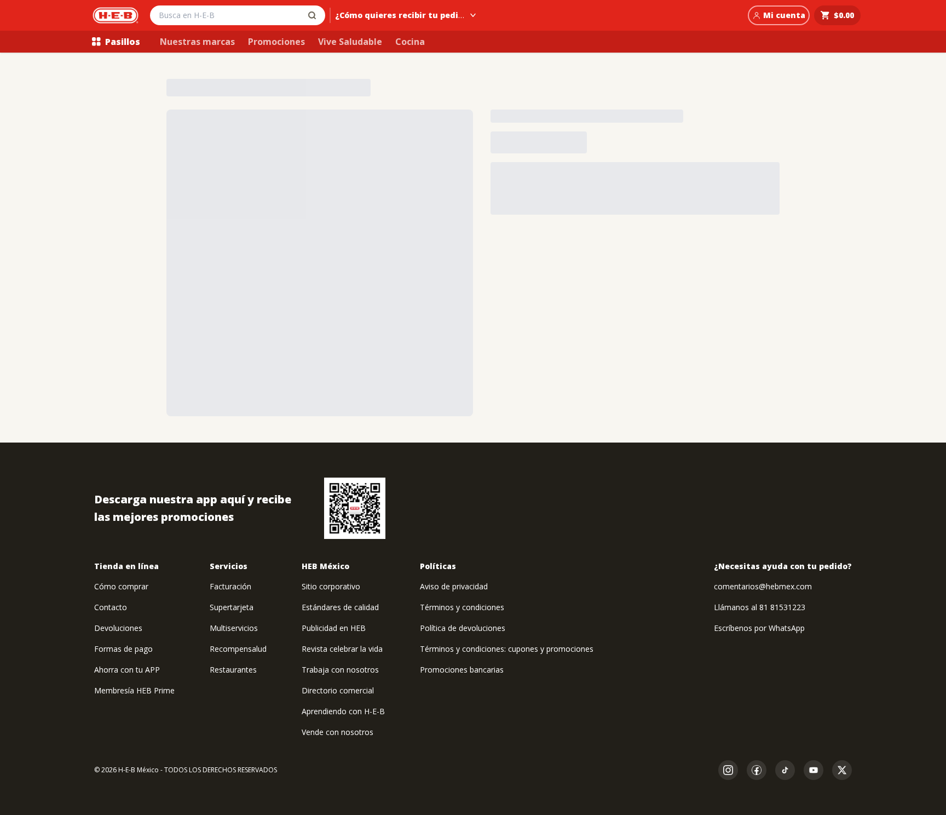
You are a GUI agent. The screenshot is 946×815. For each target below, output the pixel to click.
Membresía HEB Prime (134, 690)
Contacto (110, 607)
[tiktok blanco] (785, 770)
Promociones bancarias (462, 669)
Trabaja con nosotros (340, 669)
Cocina (410, 41)
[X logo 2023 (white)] (842, 770)
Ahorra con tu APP (127, 669)
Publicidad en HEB (334, 628)
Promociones (276, 41)
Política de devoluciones (462, 628)
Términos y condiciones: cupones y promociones (506, 649)
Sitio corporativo (331, 586)
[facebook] (756, 770)
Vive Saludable (350, 41)
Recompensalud (238, 649)
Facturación (230, 586)
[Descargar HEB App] (354, 508)
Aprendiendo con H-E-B (343, 711)
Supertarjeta (231, 607)
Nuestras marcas (197, 41)
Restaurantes (233, 669)
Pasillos (122, 42)
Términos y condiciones (462, 607)
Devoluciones (118, 628)
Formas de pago (123, 649)
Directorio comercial (338, 690)
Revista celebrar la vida (342, 649)
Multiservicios (234, 628)
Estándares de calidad (340, 607)
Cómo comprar (121, 586)
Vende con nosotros (337, 732)
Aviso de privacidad (454, 586)
